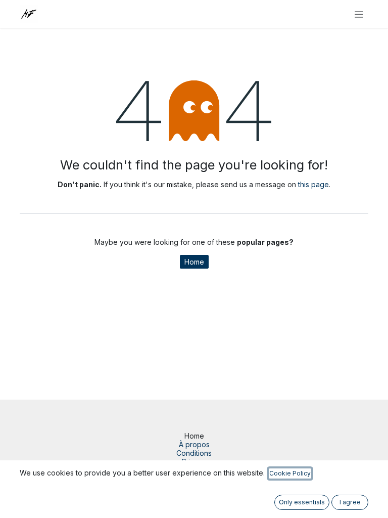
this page (313, 184)
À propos (194, 444)
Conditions (194, 453)
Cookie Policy (290, 473)
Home (194, 261)
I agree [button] (350, 502)
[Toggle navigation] (359, 14)
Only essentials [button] (302, 502)
